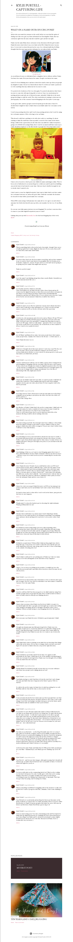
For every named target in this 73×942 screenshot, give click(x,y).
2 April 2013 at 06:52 (29, 257)
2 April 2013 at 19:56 (29, 666)
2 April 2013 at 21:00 (29, 757)
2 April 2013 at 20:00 (29, 695)
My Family (32, 235)
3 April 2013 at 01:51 (29, 785)
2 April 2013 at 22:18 (29, 769)
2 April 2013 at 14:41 (29, 420)
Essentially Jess (31, 215)
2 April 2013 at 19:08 (29, 565)
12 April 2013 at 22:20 (29, 811)
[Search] (61, 5)
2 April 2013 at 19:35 (29, 624)
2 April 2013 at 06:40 (29, 244)
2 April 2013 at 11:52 (29, 377)
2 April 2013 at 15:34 (29, 434)
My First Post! (24, 867)
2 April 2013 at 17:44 (29, 463)
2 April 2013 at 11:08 (29, 346)
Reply (18, 253)
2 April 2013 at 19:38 (29, 652)
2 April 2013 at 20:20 (29, 709)
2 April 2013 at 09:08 (29, 315)
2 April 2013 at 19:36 (29, 640)
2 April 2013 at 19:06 (29, 540)
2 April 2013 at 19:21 (29, 589)
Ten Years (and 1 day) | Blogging (29, 919)
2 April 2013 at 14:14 (29, 404)
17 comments (24, 871)
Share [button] (12, 233)
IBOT (12, 217)
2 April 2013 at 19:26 (29, 615)
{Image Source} (36, 74)
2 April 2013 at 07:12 (29, 286)
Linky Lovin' (26, 235)
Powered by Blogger (38, 933)
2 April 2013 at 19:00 (29, 500)
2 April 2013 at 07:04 (29, 275)
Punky (37, 235)
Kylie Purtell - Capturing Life (29, 7)
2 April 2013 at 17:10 (29, 449)
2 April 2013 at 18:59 (29, 483)
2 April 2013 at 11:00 (29, 332)
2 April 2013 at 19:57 (29, 676)
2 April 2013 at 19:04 (29, 525)
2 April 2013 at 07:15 (29, 303)
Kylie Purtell (20, 244)
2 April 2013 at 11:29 (29, 360)
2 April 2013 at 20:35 (29, 729)
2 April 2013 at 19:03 (29, 511)
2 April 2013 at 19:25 (29, 601)
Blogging (17, 235)
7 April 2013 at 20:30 (29, 797)
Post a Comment (19, 922)
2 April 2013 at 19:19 (29, 577)
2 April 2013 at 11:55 (29, 391)
